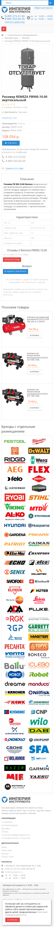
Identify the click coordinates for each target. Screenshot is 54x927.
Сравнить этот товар (14, 168)
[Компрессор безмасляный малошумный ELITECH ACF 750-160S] (13, 397)
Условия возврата (10, 825)
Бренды (5, 853)
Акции (4, 847)
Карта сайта (7, 850)
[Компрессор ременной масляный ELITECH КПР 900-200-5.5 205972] (13, 324)
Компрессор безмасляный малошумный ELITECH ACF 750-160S (37, 392)
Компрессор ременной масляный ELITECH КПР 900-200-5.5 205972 (38, 319)
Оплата (5, 831)
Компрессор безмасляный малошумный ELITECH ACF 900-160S (37, 356)
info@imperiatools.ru (14, 872)
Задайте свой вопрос (16, 271)
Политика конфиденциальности (16, 835)
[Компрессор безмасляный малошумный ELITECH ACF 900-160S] (13, 361)
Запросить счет (9, 117)
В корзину (34, 335)
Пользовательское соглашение (16, 838)
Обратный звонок (43, 7)
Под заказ (12, 143)
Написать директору (15, 22)
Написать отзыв (20, 107)
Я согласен (12, 920)
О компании (7, 822)
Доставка (6, 828)
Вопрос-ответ (8, 856)
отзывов (7, 107)
